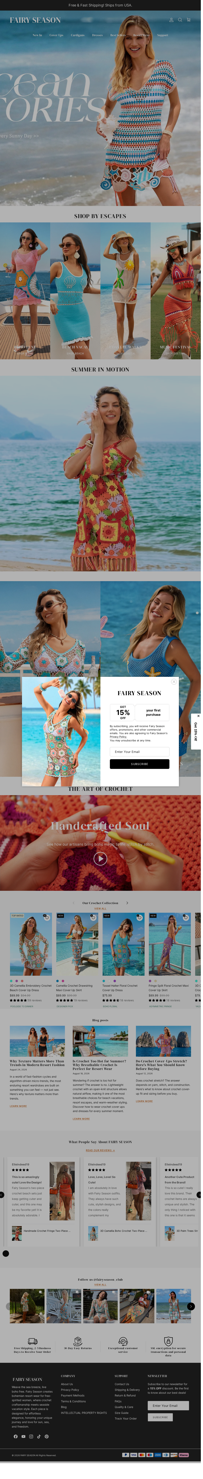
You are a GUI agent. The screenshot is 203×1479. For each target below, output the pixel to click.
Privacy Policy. (118, 736)
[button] (196, 731)
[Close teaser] (199, 716)
